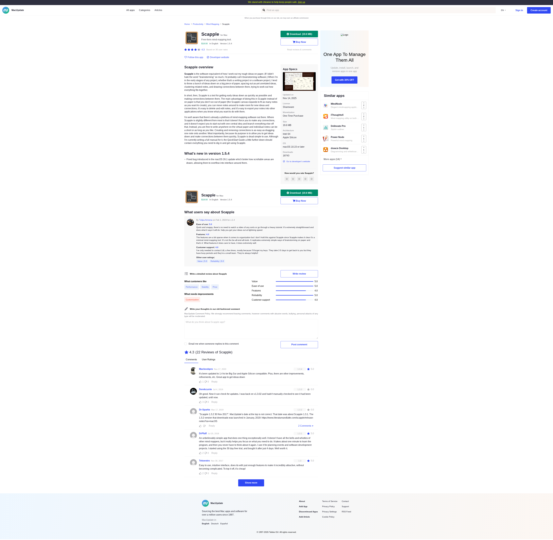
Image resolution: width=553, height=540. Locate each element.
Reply (214, 381)
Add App (303, 506)
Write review (299, 273)
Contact (345, 501)
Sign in (519, 10)
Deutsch (215, 524)
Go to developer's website (298, 161)
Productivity (198, 24)
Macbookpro (206, 369)
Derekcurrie (205, 389)
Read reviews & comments (299, 49)
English (205, 524)
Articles (158, 10)
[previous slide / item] (285, 81)
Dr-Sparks (204, 409)
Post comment (299, 344)
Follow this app (195, 57)
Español (224, 524)
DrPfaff (203, 433)
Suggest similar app (344, 167)
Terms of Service (329, 501)
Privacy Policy (328, 506)
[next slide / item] (314, 81)
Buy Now (301, 42)
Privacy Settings (329, 511)
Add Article (304, 517)
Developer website (219, 57)
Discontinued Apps (308, 511)
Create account (539, 10)
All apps (130, 10)
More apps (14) (332, 159)
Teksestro (204, 460)
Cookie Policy (328, 517)
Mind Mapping (212, 24)
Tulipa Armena (205, 220)
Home (187, 24)
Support (345, 506)
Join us (301, 2)
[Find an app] (263, 10)
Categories (144, 10)
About (302, 501)
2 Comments (304, 425)
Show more (251, 482)
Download (301, 34)
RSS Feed (346, 511)
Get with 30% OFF (344, 79)
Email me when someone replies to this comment (214, 344)
